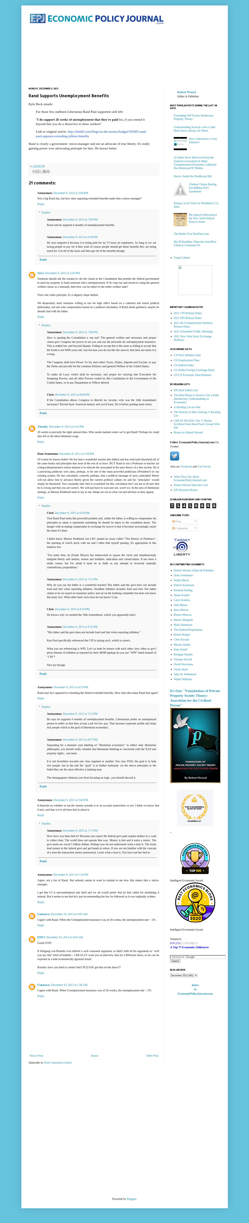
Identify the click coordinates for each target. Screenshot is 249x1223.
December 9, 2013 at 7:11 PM (80, 579)
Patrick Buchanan (184, 585)
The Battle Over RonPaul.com (191, 233)
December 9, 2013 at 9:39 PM (80, 237)
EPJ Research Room (185, 489)
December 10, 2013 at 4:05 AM (69, 914)
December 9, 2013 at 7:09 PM (80, 219)
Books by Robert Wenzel (188, 432)
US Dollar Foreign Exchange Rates (194, 370)
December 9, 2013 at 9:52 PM (80, 626)
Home (94, 1055)
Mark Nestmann (183, 624)
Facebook (186, 466)
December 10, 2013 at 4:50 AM (64, 937)
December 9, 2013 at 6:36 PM (72, 512)
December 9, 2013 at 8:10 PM (72, 609)
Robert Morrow (183, 614)
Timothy (42, 426)
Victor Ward (181, 669)
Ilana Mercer (181, 609)
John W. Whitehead (185, 674)
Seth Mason (180, 604)
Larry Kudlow (182, 600)
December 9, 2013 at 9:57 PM (80, 739)
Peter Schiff (180, 649)
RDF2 (41, 937)
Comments (181, 528)
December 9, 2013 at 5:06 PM (70, 800)
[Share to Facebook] (44, 171)
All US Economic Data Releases (192, 374)
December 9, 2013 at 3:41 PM (66, 426)
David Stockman (183, 664)
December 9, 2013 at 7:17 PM (80, 830)
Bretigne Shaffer (183, 654)
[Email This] (34, 171)
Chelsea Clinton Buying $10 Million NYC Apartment (203, 188)
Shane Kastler (182, 595)
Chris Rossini (181, 639)
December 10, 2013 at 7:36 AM (69, 984)
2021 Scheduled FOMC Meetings (193, 331)
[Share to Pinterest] (48, 171)
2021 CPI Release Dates (188, 313)
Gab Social (204, 466)
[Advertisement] (125, 56)
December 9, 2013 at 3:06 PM (70, 193)
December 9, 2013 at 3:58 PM (76, 453)
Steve (40, 273)
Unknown (43, 914)
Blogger (131, 1198)
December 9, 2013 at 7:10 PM (70, 874)
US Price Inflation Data (187, 355)
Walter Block (181, 580)
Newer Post (36, 1055)
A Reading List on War (187, 407)
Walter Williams (183, 679)
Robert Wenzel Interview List (191, 485)
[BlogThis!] (38, 171)
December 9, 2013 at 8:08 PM (72, 394)
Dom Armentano (183, 575)
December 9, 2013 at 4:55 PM (70, 687)
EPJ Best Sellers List (186, 390)
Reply (40, 204)
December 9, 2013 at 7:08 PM (80, 332)
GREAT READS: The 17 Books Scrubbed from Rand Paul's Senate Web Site (197, 424)
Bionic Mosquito (183, 619)
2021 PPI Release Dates (187, 318)
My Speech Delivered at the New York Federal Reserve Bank (203, 218)
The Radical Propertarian (188, 629)
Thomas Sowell (183, 659)
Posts (178, 521)
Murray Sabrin (182, 644)
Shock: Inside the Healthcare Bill (193, 176)
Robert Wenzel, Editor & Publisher (194, 570)
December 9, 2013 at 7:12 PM (80, 713)
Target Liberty (182, 257)
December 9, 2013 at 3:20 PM (62, 273)
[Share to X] (41, 171)
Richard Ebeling (183, 590)
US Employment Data (186, 360)
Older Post (152, 1055)
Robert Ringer (182, 634)
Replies (46, 212)
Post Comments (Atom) (57, 1062)
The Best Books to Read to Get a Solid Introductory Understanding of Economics (196, 399)
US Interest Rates (184, 365)
